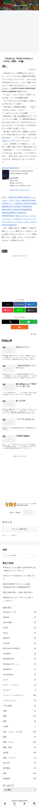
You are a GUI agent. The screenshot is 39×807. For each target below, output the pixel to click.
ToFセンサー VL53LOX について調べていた (19, 577)
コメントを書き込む (19, 529)
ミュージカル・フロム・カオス (24, 222)
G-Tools (27, 190)
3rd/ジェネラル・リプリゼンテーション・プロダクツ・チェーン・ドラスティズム (19, 219)
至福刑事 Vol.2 (7, 206)
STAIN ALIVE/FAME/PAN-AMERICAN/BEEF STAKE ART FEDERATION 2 (17, 213)
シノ (12, 203)
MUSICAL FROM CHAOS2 (10, 168)
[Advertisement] (19, 32)
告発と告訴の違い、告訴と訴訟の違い (17, 592)
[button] (31, 310)
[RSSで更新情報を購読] (19, 327)
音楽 (5, 251)
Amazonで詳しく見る (17, 190)
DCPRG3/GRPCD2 (9, 225)
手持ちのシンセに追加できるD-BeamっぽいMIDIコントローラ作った (19, 569)
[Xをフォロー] (10, 322)
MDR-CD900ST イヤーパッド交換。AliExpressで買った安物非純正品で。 (17, 585)
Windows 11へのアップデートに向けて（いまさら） (18, 599)
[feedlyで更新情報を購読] (28, 322)
